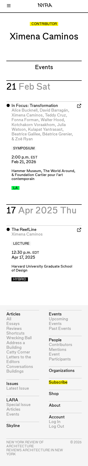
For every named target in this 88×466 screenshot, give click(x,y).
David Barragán (54, 110)
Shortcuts (15, 333)
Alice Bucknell (24, 110)
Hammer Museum (26, 171)
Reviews (14, 329)
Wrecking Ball (19, 338)
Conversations (19, 367)
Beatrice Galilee (25, 134)
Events (12, 414)
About (54, 405)
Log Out (56, 426)
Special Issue (18, 405)
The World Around (58, 171)
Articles (13, 314)
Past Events (60, 329)
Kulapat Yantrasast (45, 129)
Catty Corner (18, 352)
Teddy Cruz (55, 115)
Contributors (60, 345)
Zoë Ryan (24, 139)
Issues (12, 384)
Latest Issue (17, 388)
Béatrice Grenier (57, 134)
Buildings (15, 371)
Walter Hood (52, 120)
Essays (13, 324)
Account (57, 417)
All (8, 319)
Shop (54, 394)
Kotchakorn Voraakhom (33, 125)
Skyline (13, 426)
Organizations (62, 371)
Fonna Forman (24, 120)
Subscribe (58, 382)
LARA (12, 400)
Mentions (57, 350)
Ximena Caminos (27, 115)
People (55, 340)
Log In (55, 422)
